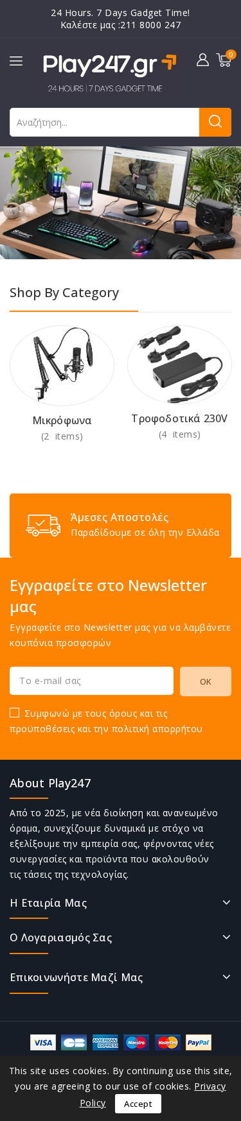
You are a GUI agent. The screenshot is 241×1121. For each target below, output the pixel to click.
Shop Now (62, 436)
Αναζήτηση (215, 122)
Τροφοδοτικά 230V (179, 418)
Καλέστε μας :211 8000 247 (120, 25)
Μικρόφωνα (62, 420)
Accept (138, 1103)
